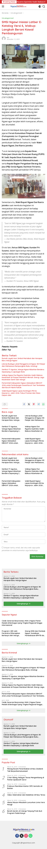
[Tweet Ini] (29, 404)
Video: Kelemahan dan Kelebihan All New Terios (26, 795)
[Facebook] (17, 836)
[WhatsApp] (30, 836)
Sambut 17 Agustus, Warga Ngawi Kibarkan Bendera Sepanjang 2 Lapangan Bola (23, 370)
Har (8, 38)
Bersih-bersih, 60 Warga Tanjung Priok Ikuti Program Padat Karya (24, 812)
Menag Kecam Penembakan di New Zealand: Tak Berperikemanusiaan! (25, 770)
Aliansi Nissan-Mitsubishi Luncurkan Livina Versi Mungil (26, 803)
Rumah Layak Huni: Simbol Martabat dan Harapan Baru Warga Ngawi (22, 359)
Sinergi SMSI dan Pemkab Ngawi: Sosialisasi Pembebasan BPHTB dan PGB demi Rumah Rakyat (35, 633)
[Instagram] (26, 836)
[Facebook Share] (24, 404)
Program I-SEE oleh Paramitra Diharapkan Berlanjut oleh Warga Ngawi (11, 633)
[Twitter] (22, 836)
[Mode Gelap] (39, 6)
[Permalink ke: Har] (4, 38)
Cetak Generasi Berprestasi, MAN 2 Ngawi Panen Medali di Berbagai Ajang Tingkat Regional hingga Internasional (22, 623)
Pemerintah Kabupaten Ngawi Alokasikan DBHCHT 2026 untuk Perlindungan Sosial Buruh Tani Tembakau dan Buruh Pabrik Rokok (23, 385)
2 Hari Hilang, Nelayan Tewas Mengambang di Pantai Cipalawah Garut (25, 778)
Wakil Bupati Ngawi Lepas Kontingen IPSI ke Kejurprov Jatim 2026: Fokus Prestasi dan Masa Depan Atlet (21, 393)
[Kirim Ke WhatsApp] (43, 404)
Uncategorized (7, 18)
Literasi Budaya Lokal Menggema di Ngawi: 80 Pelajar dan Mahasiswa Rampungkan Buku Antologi (23, 365)
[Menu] (3, 6)
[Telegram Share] (38, 404)
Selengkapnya (23, 604)
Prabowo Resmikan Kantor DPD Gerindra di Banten (24, 787)
